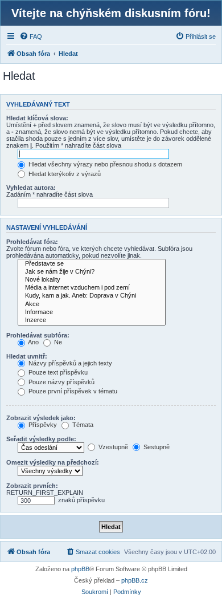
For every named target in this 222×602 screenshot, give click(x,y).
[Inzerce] (92, 320)
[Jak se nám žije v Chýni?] (92, 272)
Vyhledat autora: (31, 187)
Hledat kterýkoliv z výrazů (64, 173)
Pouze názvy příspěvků (60, 382)
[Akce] (92, 304)
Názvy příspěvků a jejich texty (69, 363)
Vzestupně (112, 447)
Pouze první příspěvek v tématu (72, 391)
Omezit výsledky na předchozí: (52, 462)
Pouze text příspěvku (57, 372)
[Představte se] (92, 264)
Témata (82, 424)
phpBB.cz (134, 580)
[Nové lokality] (92, 280)
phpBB (80, 569)
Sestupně (156, 447)
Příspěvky (42, 424)
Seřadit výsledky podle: (41, 439)
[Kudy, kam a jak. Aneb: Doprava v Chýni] (92, 296)
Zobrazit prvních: (32, 485)
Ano (33, 342)
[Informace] (92, 312)
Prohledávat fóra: (32, 241)
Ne (57, 342)
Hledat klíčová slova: (37, 118)
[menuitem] (30, 36)
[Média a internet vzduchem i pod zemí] (92, 288)
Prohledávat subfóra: (37, 335)
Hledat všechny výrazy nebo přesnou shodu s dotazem (104, 164)
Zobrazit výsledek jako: (41, 417)
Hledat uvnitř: (26, 356)
